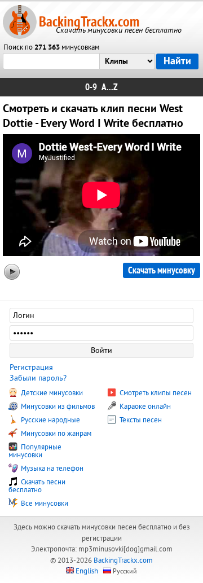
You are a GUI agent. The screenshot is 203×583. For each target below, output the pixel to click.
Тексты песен (140, 420)
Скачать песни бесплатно (36, 486)
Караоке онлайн (144, 406)
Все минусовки (43, 503)
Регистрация (31, 367)
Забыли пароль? (38, 378)
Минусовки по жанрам (55, 434)
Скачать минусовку (161, 270)
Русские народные (49, 420)
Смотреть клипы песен (155, 393)
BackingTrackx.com (89, 22)
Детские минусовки (51, 393)
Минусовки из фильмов (57, 406)
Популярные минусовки (34, 451)
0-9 (91, 87)
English (87, 571)
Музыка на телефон (51, 468)
